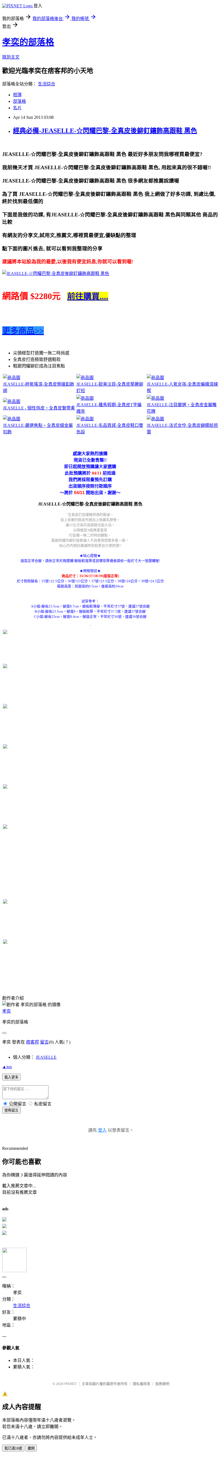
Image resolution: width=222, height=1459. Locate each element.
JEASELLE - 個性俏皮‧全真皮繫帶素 (39, 408)
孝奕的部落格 (28, 42)
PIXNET (70, 1384)
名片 (17, 107)
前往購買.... (87, 296)
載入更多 (11, 1077)
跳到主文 (10, 57)
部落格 (19, 101)
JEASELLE (46, 1057)
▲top (7, 1066)
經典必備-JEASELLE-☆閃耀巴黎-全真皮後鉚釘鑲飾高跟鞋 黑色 (105, 130)
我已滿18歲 (13, 1448)
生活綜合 (46, 84)
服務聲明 (162, 1384)
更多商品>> (23, 330)
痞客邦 (32, 1042)
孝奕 (6, 1011)
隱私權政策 (141, 1384)
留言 (44, 1042)
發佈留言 (11, 1110)
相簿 (17, 94)
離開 (31, 1448)
